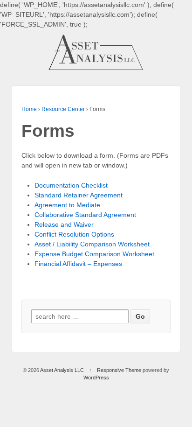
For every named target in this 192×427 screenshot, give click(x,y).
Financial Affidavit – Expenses (78, 263)
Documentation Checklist (71, 185)
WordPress (96, 377)
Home (29, 109)
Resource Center (63, 109)
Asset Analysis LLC (62, 370)
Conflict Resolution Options (74, 234)
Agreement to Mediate (67, 205)
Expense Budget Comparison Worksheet (94, 254)
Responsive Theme (119, 370)
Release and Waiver (64, 224)
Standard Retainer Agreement (78, 195)
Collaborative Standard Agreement (85, 214)
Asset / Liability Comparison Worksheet (92, 244)
